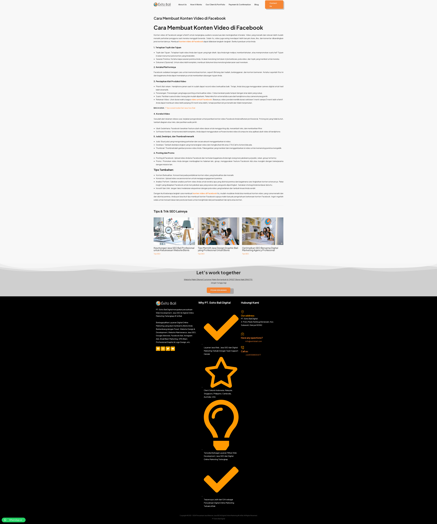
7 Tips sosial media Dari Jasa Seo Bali (180, 108)
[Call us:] (242, 347)
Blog (256, 4)
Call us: (245, 351)
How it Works (196, 4)
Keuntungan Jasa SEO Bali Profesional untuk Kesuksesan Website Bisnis (174, 249)
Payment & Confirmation (240, 4)
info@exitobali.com (253, 341)
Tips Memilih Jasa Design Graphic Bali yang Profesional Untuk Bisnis (218, 249)
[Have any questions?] (242, 333)
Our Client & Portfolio (215, 4)
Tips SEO (157, 254)
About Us (182, 4)
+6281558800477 (253, 355)
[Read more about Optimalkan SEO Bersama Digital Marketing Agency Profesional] (262, 231)
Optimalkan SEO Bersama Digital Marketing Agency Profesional (260, 249)
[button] (274, 4)
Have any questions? (252, 337)
